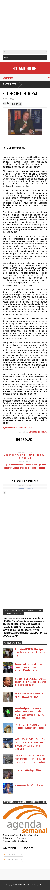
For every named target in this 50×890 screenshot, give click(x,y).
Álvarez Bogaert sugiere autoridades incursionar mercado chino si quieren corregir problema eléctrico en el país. (30, 759)
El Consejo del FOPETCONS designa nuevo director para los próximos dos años (30, 652)
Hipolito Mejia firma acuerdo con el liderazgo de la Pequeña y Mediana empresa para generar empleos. (25, 466)
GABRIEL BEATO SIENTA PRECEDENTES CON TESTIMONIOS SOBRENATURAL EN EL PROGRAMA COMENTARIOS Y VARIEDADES (30, 744)
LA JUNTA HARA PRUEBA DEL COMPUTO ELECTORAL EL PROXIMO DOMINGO (25, 456)
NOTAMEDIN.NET (25, 68)
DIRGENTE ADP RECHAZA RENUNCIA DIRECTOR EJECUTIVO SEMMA (29, 695)
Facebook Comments (25, 488)
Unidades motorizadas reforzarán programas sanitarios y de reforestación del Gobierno (28, 667)
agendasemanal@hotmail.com (17, 427)
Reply (7, 99)
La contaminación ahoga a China (28, 770)
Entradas (10, 854)
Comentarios (12, 859)
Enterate (9, 84)
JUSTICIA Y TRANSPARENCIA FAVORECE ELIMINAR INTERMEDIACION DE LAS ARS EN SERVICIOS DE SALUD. (30, 682)
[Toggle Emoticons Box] (4, 492)
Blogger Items (39, 885)
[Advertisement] (25, 25)
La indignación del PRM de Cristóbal (29, 785)
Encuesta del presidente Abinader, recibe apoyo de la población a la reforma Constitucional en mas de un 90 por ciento (30, 713)
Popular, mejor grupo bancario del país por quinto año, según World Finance (30, 726)
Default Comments (25, 485)
